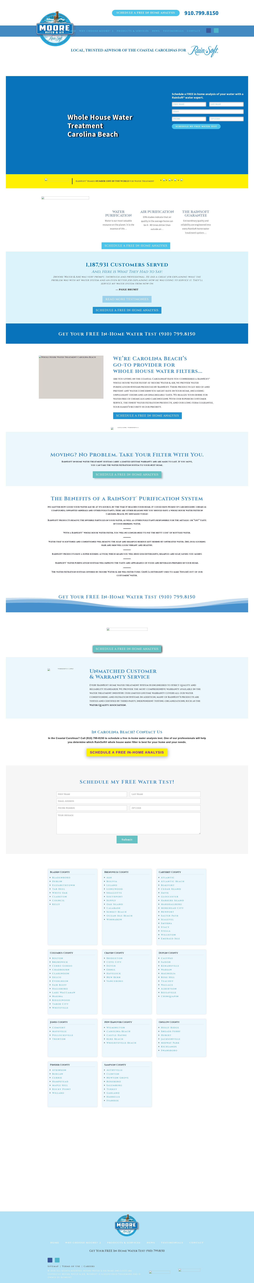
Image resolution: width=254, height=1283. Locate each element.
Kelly (56, 904)
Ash (109, 877)
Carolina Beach (119, 1031)
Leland (112, 885)
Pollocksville (62, 1035)
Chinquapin (170, 996)
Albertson (169, 988)
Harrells (113, 1096)
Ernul (111, 969)
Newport (167, 911)
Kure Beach (115, 1039)
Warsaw (166, 969)
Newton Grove (118, 1077)
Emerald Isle (170, 938)
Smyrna (166, 923)
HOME (72, 31)
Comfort (59, 1027)
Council (58, 900)
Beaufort (168, 885)
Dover (111, 965)
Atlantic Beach (172, 881)
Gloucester (169, 896)
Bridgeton (115, 958)
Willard (58, 1093)
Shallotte (114, 892)
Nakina (57, 996)
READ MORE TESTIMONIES (127, 299)
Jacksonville (171, 1039)
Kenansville (170, 965)
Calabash (114, 908)
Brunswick (60, 962)
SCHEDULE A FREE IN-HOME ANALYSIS (146, 13)
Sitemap (53, 1266)
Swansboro (169, 1050)
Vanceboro (115, 981)
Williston (168, 934)
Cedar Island (171, 889)
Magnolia (168, 973)
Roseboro (114, 1081)
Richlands (169, 1046)
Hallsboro (60, 988)
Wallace (167, 985)
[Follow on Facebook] (208, 30)
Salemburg (114, 1085)
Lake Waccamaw (63, 992)
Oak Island (115, 904)
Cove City (114, 962)
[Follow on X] (216, 30)
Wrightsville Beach (121, 1042)
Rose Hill (168, 977)
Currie (57, 1077)
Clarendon (60, 973)
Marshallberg (171, 904)
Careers (89, 1266)
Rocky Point (61, 1089)
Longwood (115, 889)
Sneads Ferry (171, 1031)
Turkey (112, 1089)
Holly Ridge (170, 1027)
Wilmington (116, 1027)
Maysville (59, 1031)
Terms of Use (71, 1266)
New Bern (114, 977)
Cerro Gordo (62, 965)
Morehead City (172, 908)
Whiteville (60, 1007)
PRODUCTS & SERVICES (133, 31)
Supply (111, 900)
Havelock (114, 973)
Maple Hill (60, 1085)
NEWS (156, 31)
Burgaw (57, 1074)
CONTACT (193, 31)
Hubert (166, 1035)
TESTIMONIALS (173, 31)
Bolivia (112, 881)
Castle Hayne (117, 1035)
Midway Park (170, 1042)
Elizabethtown (63, 885)
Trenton (59, 1039)
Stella (166, 931)
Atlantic (168, 877)
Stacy (165, 927)
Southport (115, 896)
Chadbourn (61, 969)
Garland (113, 1093)
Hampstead (60, 1081)
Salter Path (169, 915)
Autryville (115, 1070)
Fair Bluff (59, 985)
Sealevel (167, 919)
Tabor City (60, 1004)
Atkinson (59, 1070)
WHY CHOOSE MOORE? (95, 31)
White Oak (60, 892)
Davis (165, 892)
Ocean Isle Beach (120, 915)
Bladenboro (61, 877)
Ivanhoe (113, 1100)
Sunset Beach (117, 911)
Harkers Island (172, 900)
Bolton (57, 958)
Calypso (167, 958)
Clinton (113, 1074)
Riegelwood (61, 1000)
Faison (166, 962)
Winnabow (114, 919)
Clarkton (59, 896)
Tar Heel (58, 889)
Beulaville (168, 992)
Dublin (57, 881)
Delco (56, 977)
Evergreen (60, 981)
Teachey (167, 981)
